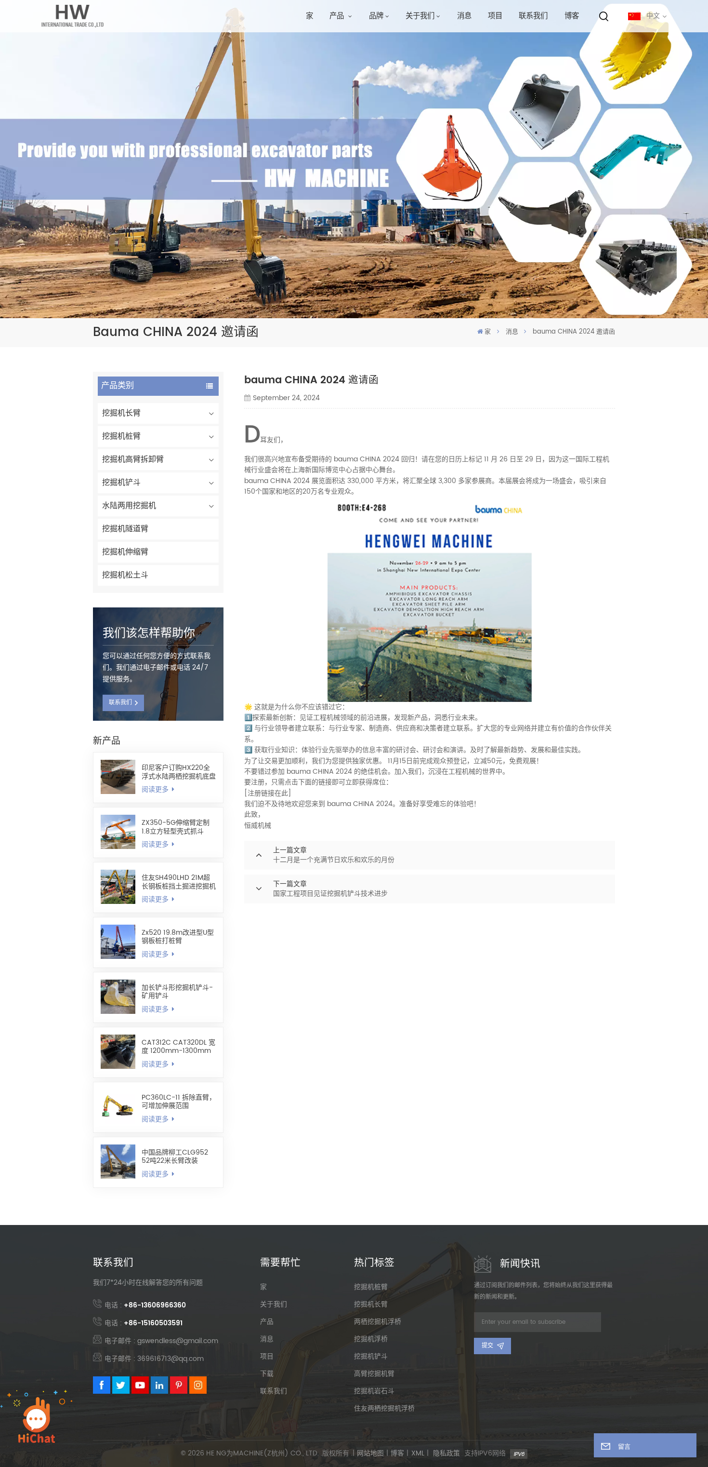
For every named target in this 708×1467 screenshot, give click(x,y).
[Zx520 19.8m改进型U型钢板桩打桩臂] (118, 942)
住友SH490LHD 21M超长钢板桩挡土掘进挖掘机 (179, 882)
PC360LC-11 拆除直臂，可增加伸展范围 (179, 1101)
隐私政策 (446, 1453)
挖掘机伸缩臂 (125, 552)
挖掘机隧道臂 (125, 529)
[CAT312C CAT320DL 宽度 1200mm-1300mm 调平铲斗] (118, 1052)
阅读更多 (156, 789)
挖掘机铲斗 (121, 482)
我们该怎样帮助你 (149, 633)
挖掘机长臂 (121, 413)
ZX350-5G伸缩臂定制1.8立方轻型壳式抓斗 (176, 827)
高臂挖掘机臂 (374, 1374)
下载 (267, 1374)
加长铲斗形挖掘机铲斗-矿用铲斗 (177, 991)
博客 (571, 16)
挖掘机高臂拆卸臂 (133, 459)
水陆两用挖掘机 (129, 505)
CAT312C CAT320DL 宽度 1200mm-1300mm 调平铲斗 (178, 1046)
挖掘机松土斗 (125, 575)
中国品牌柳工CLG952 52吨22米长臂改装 (175, 1156)
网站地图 (370, 1453)
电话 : (145, 1305)
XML (417, 1453)
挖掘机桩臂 (121, 436)
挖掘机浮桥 (371, 1339)
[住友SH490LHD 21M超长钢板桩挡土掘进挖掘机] (118, 887)
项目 (495, 16)
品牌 (376, 16)
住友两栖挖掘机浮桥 (384, 1408)
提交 (487, 1345)
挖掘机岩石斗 (374, 1391)
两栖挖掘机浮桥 (377, 1322)
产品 (337, 16)
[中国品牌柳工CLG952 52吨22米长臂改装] (118, 1161)
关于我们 (420, 16)
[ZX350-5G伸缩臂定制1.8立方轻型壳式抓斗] (118, 832)
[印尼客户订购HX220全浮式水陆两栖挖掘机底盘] (118, 777)
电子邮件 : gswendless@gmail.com (161, 1341)
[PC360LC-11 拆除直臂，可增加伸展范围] (118, 1107)
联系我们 (533, 16)
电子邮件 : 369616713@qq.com (154, 1359)
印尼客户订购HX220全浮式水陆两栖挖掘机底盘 (179, 772)
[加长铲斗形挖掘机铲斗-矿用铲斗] (118, 997)
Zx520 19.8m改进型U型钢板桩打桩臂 (178, 937)
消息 (464, 16)
